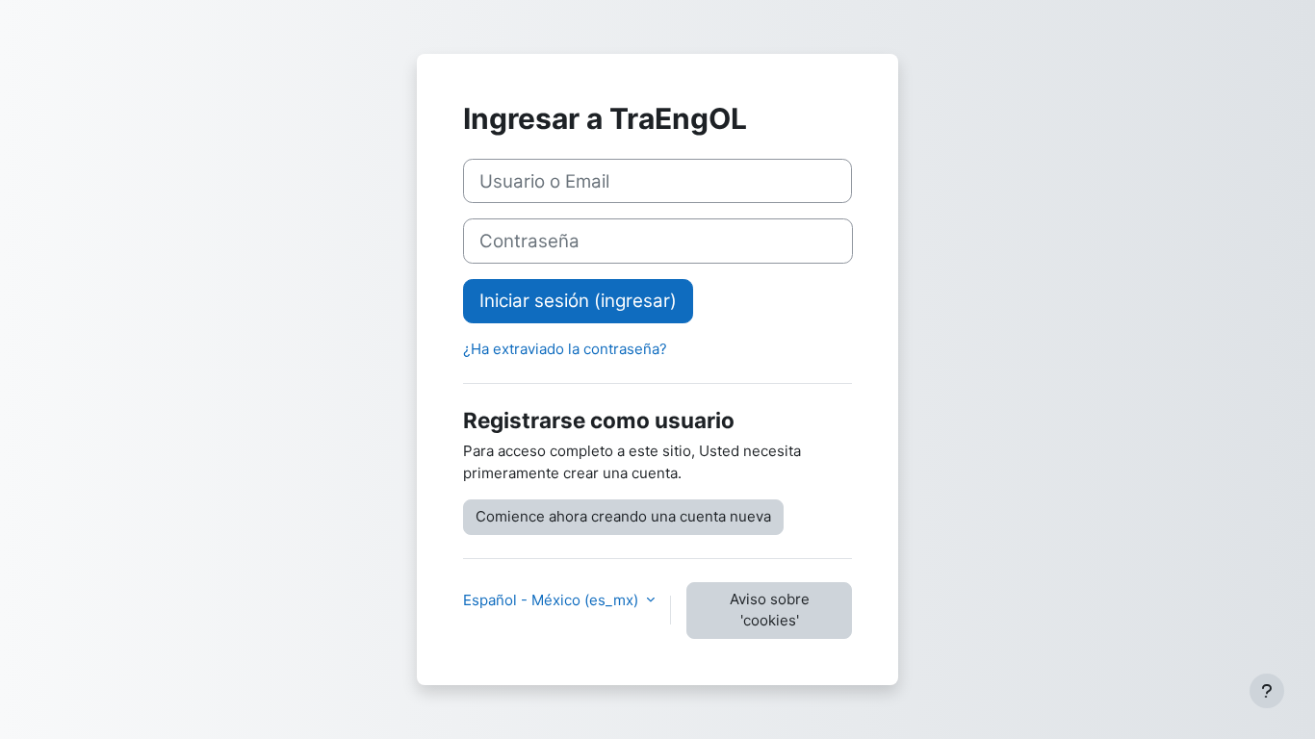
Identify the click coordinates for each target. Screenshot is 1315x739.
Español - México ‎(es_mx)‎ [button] (552, 600)
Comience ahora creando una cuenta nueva (623, 516)
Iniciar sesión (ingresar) (578, 301)
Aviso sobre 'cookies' (770, 610)
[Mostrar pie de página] (1267, 691)
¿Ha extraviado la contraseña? (565, 349)
